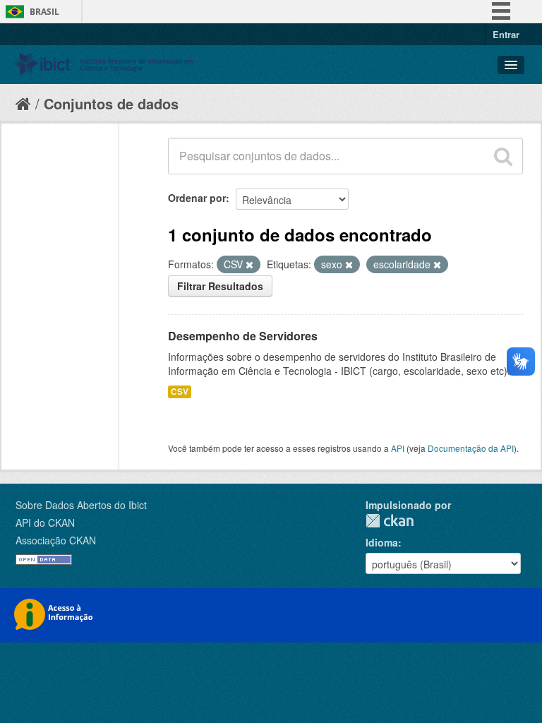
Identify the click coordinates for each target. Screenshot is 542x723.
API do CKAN (45, 522)
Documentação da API (471, 448)
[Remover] (249, 264)
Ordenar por (197, 198)
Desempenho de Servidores (243, 336)
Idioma (382, 542)
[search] (503, 156)
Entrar (506, 34)
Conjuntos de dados (111, 103)
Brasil (44, 12)
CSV (179, 392)
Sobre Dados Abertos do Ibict (81, 505)
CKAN (390, 520)
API (397, 448)
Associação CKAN (56, 540)
